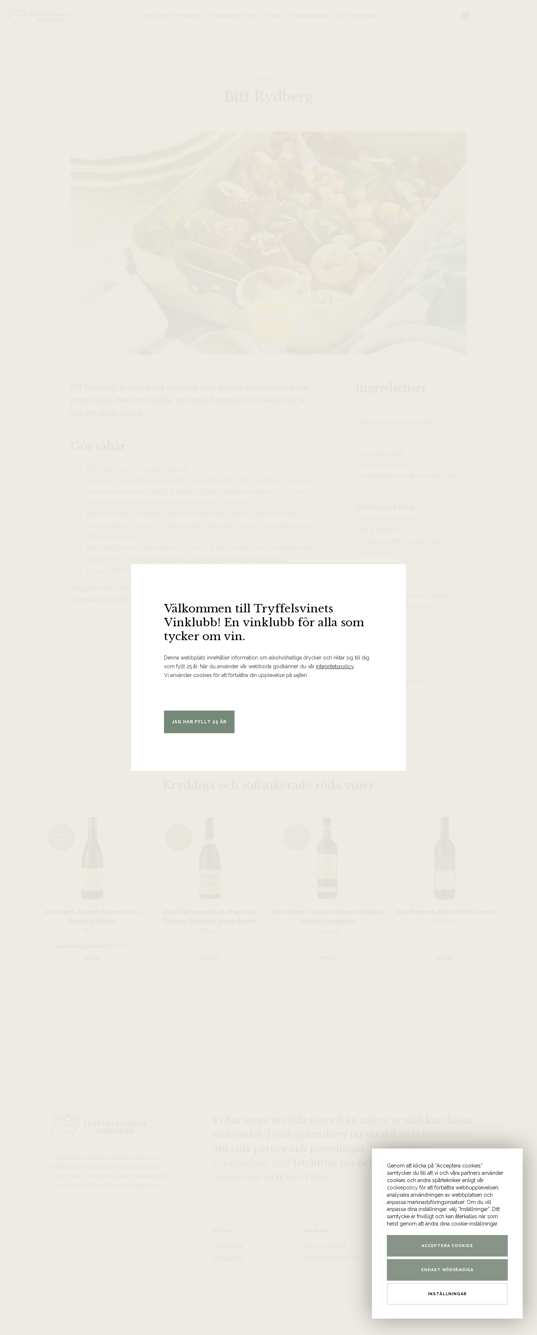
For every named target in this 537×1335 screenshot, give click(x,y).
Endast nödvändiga (447, 1269)
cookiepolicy (402, 1187)
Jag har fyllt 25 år (199, 721)
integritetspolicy (335, 666)
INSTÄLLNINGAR (447, 1294)
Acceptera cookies (447, 1245)
